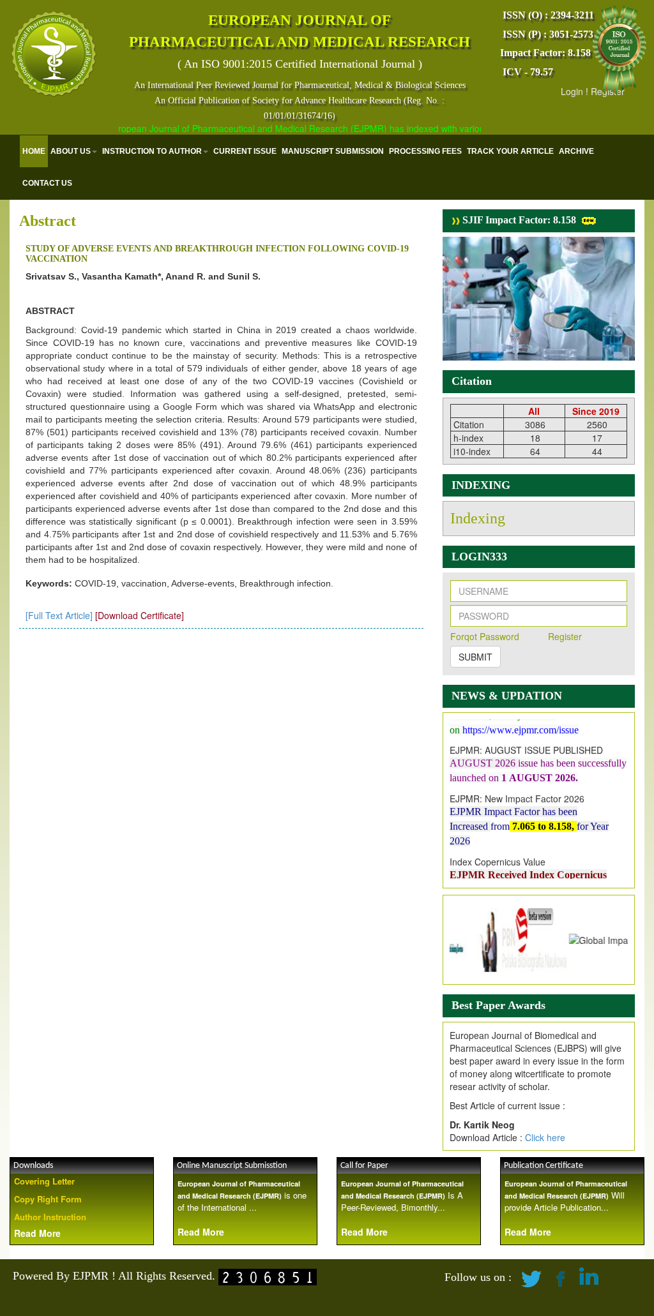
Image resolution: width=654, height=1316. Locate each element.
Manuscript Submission (333, 151)
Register (565, 636)
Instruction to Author (152, 151)
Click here (545, 1137)
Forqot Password (484, 636)
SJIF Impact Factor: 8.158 (518, 219)
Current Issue (245, 151)
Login (572, 91)
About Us (70, 151)
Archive (576, 151)
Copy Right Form (48, 1199)
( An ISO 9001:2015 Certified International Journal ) (300, 63)
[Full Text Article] (59, 615)
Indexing (477, 518)
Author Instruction (50, 1217)
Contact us (47, 183)
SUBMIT (475, 656)
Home (33, 151)
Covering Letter (44, 1181)
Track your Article (510, 151)
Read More (37, 1233)
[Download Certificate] (139, 615)
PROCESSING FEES (425, 151)
